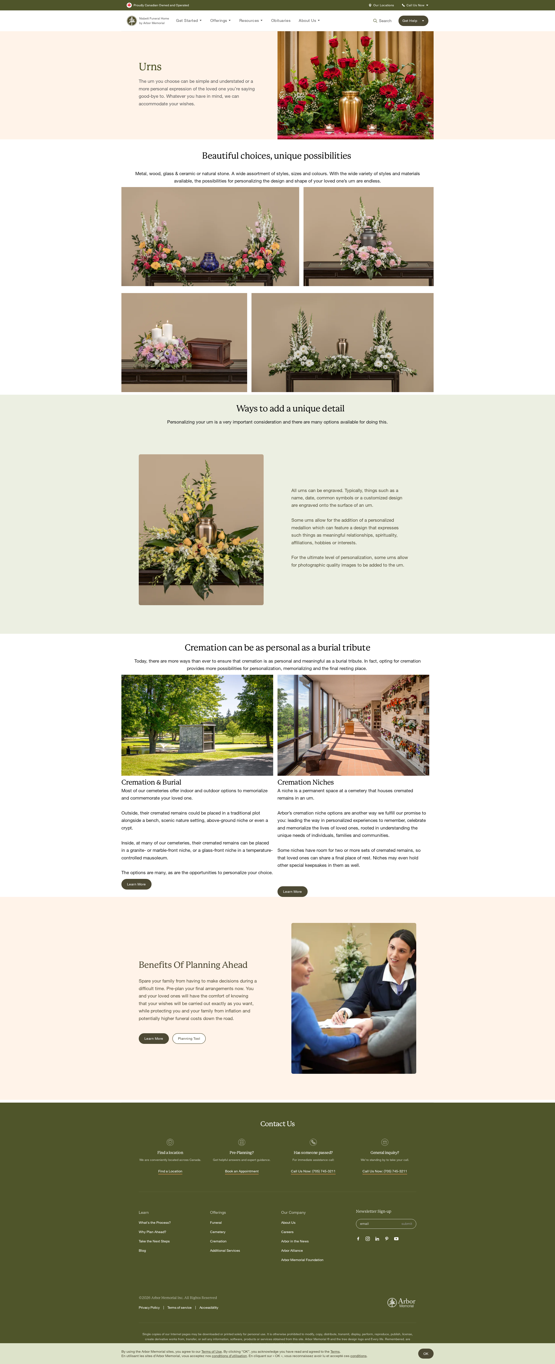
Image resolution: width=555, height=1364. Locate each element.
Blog (142, 1250)
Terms (335, 1351)
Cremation (218, 1241)
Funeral (216, 1223)
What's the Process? (155, 1223)
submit (407, 1224)
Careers (287, 1232)
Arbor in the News (295, 1241)
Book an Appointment (242, 1171)
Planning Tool (189, 1038)
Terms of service (179, 1307)
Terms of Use (211, 1351)
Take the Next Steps (154, 1241)
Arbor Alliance (292, 1250)
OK (425, 1353)
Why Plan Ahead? (152, 1232)
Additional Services (225, 1250)
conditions (358, 1356)
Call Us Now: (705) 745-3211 (313, 1171)
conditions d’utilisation (229, 1356)
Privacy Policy (149, 1307)
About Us (288, 1223)
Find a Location (170, 1171)
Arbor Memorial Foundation (302, 1260)
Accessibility (208, 1307)
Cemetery (217, 1232)
